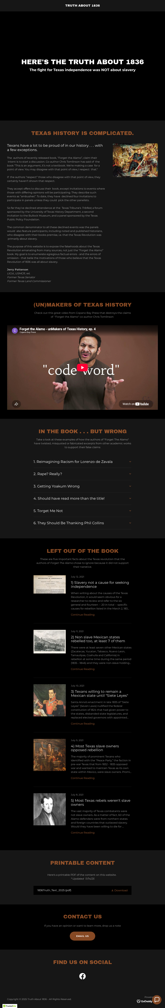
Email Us (82, 936)
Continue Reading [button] (83, 614)
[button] (119, 890)
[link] (82, 5)
